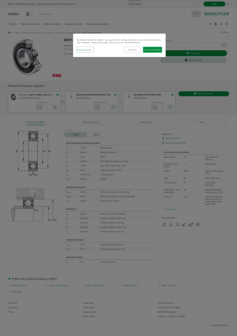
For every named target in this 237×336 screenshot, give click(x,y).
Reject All (132, 50)
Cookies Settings (84, 49)
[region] (119, 45)
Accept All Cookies (152, 50)
